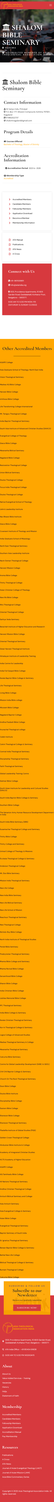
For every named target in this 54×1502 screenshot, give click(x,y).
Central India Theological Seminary (15, 751)
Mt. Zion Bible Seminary (10, 873)
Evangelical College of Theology (13, 436)
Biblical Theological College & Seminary (16, 1262)
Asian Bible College (8, 1218)
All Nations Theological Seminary (14, 1181)
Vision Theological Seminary (12, 377)
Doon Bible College (8, 1086)
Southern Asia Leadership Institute (14, 553)
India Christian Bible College (12, 991)
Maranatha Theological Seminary (14, 1049)
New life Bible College (9, 597)
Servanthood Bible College (11, 976)
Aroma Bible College (8, 575)
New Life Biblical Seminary (11, 903)
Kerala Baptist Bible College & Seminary (17, 678)
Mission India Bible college (11, 700)
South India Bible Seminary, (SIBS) (14, 822)
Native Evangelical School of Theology (16, 502)
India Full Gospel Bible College (13, 671)
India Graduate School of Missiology (15, 539)
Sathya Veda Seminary (9, 619)
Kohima (10, 48)
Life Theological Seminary (11, 685)
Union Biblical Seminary (10, 472)
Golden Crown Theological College (14, 1137)
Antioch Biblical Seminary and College (16, 1196)
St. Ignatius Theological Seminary (14, 1240)
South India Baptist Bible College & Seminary (19, 798)
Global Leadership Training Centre (14, 773)
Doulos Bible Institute (9, 1093)
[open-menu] (49, 5)
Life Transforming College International (16, 406)
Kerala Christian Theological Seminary (16, 1020)
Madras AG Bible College (10, 384)
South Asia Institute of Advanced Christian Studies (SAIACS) (25, 428)
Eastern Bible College (9, 1108)
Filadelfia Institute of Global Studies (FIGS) (18, 1130)
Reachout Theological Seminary (13, 917)
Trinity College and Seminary (12, 844)
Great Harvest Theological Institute (15, 649)
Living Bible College (8, 693)
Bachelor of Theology (13, 144)
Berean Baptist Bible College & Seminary (17, 1248)
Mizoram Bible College (9, 707)
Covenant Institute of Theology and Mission (18, 531)
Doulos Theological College (11, 480)
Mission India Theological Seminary (15, 880)
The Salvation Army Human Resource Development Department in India (27, 813)
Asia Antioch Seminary (9, 1204)
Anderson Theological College (12, 866)
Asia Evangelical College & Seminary (15, 1211)
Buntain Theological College (12, 1270)
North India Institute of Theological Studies (18, 939)
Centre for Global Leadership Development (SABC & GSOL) (25, 1064)
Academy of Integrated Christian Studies (17, 1152)
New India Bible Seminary (10, 895)
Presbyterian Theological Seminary (14, 954)
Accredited (14, 52)
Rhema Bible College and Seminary (15, 961)
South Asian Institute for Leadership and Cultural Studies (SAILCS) (24, 789)
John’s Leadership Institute (11, 509)
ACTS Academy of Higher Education (15, 1159)
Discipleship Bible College (11, 1101)
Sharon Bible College (8, 983)
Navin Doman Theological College (14, 561)
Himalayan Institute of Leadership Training (18, 656)
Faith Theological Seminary (11, 766)
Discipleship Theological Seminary (14, 759)
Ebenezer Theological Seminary (13, 1123)
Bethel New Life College (10, 1255)
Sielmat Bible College (9, 781)
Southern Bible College (9, 805)
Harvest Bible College (9, 392)
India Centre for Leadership (11, 663)
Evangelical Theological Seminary (14, 1226)
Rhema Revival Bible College (12, 969)
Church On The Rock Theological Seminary (18, 1079)
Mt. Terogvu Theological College (13, 414)
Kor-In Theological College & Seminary (16, 1027)
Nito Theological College (10, 605)
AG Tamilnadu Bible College (11, 1174)
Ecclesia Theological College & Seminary (17, 858)
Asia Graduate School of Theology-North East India (21, 370)
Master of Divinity (31, 144)
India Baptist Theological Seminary (14, 421)
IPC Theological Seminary (10, 1005)
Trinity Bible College (8, 836)
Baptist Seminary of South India (13, 1233)
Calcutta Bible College (9, 1277)
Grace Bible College (8, 443)
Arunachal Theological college (12, 729)
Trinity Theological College (11, 583)
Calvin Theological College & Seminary (16, 744)
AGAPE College (6, 362)
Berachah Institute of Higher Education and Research (22, 627)
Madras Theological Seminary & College (17, 1042)
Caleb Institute (6, 737)
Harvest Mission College (10, 568)
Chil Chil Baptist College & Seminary (15, 1071)
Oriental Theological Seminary (12, 641)
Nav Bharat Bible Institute (10, 517)
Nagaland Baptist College (11, 715)
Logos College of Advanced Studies (15, 1035)
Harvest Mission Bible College (12, 634)
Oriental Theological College (12, 612)
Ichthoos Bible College (9, 399)
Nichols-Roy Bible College (11, 932)
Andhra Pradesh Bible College (12, 722)
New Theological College (10, 925)
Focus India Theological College (13, 487)
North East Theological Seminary (13, 546)
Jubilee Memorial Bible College (13, 998)
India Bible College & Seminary (13, 1013)
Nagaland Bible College (10, 458)
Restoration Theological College (13, 465)
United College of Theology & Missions (16, 851)
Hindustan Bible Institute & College (15, 1145)
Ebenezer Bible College (10, 1115)
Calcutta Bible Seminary (10, 1057)
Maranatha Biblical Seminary (12, 450)
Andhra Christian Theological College (15, 1189)
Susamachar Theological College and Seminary (20, 829)
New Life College (7, 888)
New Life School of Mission (11, 910)
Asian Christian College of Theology (15, 590)
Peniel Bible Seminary (9, 947)
